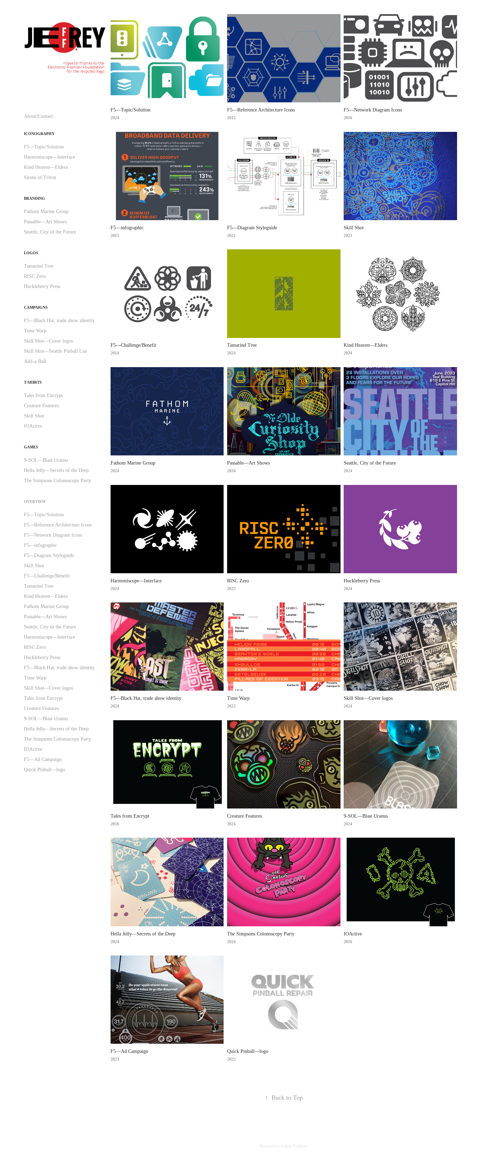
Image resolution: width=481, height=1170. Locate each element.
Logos (31, 253)
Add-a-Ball (35, 361)
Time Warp (35, 330)
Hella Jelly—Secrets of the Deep (56, 470)
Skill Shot (34, 415)
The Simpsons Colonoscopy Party (57, 480)
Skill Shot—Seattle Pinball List (55, 351)
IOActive (33, 426)
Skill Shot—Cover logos (48, 341)
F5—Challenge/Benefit (47, 575)
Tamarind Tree (39, 266)
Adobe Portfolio (294, 1146)
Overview (35, 501)
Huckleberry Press (42, 286)
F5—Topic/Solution (44, 146)
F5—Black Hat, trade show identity (59, 320)
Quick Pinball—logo (44, 769)
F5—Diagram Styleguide (49, 555)
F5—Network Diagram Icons (53, 535)
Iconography (39, 134)
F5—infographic (40, 545)
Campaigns (36, 307)
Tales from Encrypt (43, 395)
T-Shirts (33, 382)
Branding (34, 198)
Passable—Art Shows (45, 221)
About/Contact (38, 116)
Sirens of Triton (40, 177)
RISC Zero (35, 276)
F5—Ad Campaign (43, 759)
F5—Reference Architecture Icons (58, 525)
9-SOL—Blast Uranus (46, 460)
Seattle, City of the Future (50, 232)
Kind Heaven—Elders (46, 167)
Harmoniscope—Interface (49, 157)
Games (31, 447)
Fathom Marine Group (46, 211)
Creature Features (41, 405)
